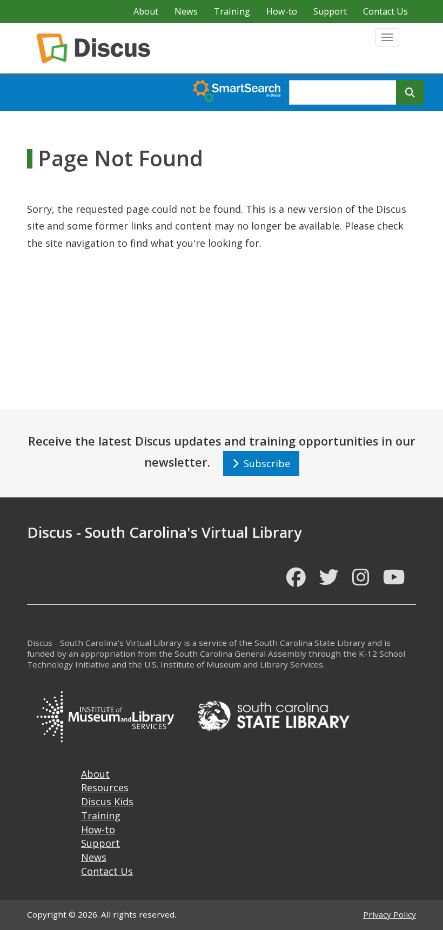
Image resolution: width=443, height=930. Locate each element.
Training (232, 11)
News (186, 11)
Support (330, 11)
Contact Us (385, 11)
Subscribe (264, 463)
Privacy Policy (389, 914)
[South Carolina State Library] (273, 714)
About (145, 11)
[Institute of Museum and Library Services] (105, 714)
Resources (105, 787)
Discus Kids (107, 801)
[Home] (97, 48)
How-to (281, 11)
